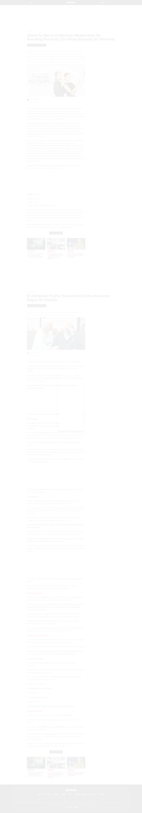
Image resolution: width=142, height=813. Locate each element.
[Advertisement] (71, 408)
